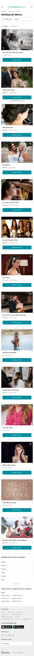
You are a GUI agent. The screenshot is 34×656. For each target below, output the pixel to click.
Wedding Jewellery (16, 598)
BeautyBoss (6, 165)
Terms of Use (10, 612)
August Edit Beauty (9, 90)
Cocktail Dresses (5, 598)
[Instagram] (13, 635)
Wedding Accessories (17, 595)
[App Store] (6, 628)
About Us (17, 616)
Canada (7, 643)
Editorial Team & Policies (7, 619)
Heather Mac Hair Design (11, 390)
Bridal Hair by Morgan (9, 352)
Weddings (3, 11)
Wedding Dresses (5, 595)
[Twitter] (6, 635)
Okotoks (3, 576)
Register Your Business (7, 616)
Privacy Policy (19, 612)
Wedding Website (26, 619)
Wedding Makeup (5, 601)
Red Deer (3, 569)
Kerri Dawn (6, 277)
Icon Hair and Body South (11, 202)
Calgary (3, 562)
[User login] (32, 7)
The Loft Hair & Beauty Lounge (13, 52)
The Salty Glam (7, 428)
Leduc (3, 572)
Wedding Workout (16, 601)
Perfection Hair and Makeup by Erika (14, 315)
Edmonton (4, 565)
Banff (2, 580)
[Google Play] (18, 628)
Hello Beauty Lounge (9, 502)
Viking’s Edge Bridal (9, 465)
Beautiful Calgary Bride (10, 240)
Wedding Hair (11, 11)
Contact (3, 612)
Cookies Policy (5, 614)
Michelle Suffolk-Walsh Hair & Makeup (15, 540)
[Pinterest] (9, 635)
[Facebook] (2, 635)
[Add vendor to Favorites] (30, 31)
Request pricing (17, 60)
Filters (6, 26)
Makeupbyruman (8, 127)
